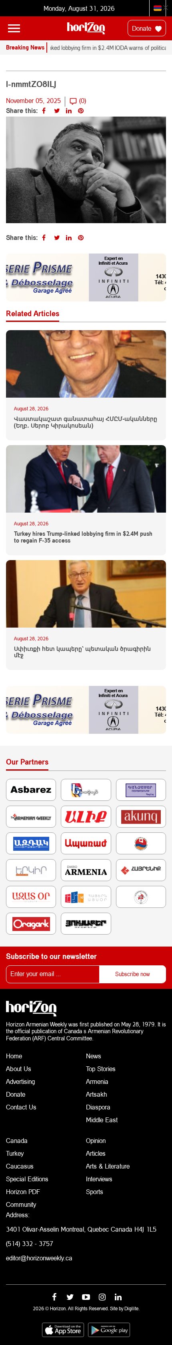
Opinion (96, 1140)
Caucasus (20, 1166)
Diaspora (98, 1107)
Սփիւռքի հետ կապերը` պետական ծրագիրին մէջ (82, 652)
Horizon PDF (23, 1191)
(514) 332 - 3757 (29, 1243)
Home (14, 1056)
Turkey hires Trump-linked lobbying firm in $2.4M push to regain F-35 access (83, 537)
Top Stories (101, 1068)
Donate (142, 28)
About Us (18, 1068)
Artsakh (96, 1094)
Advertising (20, 1081)
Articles (96, 1153)
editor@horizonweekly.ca (39, 1258)
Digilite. (132, 1308)
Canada (17, 1140)
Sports (94, 1191)
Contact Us (21, 1107)
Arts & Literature (108, 1166)
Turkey (15, 1153)
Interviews (99, 1179)
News (93, 1056)
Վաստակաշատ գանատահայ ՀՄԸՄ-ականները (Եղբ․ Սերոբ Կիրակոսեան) (85, 422)
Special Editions (27, 1179)
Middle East (102, 1119)
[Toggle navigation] (14, 28)
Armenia (97, 1081)
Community (21, 1204)
